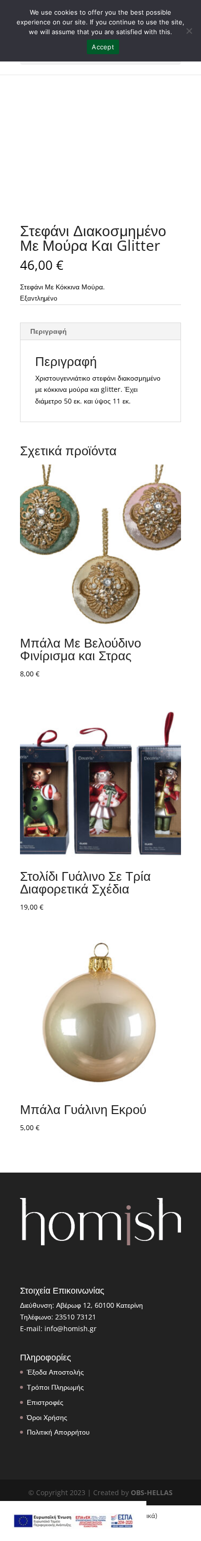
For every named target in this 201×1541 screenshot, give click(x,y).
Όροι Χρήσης (47, 1417)
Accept (103, 47)
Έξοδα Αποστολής (55, 1372)
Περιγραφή (48, 331)
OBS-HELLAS (152, 1492)
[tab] (100, 331)
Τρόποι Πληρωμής (55, 1387)
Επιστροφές (45, 1402)
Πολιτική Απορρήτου (58, 1432)
